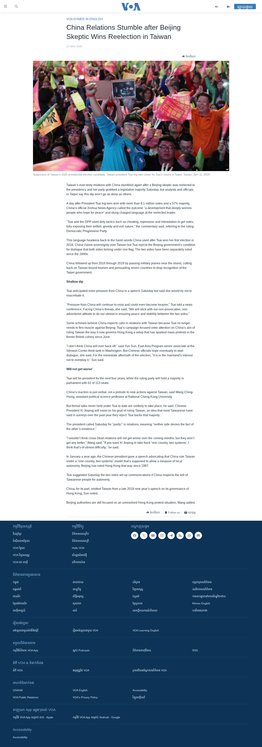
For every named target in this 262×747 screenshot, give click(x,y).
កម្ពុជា (16, 582)
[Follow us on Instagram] (162, 535)
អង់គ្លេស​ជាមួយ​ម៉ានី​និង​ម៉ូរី (25, 630)
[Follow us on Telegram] (171, 535)
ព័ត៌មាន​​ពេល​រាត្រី (80, 540)
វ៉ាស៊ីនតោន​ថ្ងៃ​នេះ (21, 540)
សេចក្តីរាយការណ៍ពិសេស (145, 610)
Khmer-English (201, 603)
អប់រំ (75, 610)
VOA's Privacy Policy (85, 697)
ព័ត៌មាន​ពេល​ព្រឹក (80, 533)
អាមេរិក (16, 596)
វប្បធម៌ (136, 596)
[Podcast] (189, 535)
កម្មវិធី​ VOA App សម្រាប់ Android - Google (96, 717)
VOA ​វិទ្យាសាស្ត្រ (21, 555)
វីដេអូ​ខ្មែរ (17, 533)
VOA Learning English (146, 630)
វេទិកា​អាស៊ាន (78, 562)
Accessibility (140, 690)
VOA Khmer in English (84, 19)
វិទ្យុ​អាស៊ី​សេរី (139, 697)
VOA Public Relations (25, 697)
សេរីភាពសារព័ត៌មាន (202, 589)
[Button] (189, 56)
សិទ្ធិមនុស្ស (78, 596)
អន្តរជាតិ (17, 589)
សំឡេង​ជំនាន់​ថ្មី (79, 555)
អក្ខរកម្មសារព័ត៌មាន (202, 582)
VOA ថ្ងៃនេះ (19, 547)
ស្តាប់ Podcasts (81, 650)
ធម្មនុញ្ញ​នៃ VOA (81, 670)
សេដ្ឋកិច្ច (77, 589)
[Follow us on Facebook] (134, 535)
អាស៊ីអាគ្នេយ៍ (19, 610)
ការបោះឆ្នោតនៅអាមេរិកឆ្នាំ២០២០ (209, 596)
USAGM (18, 690)
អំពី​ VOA (18, 670)
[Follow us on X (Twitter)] (143, 535)
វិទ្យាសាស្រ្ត (138, 589)
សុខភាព (77, 603)
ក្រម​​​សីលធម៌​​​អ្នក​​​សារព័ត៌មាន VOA (150, 670)
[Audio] (217, 7)
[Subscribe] (198, 535)
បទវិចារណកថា (199, 610)
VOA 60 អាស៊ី (20, 562)
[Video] (228, 7)
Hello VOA (78, 547)
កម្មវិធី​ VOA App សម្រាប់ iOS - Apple (33, 717)
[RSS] (180, 535)
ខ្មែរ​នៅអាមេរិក (20, 603)
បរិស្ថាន (136, 582)
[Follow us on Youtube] (153, 535)
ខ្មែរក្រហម (138, 603)
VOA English (80, 690)
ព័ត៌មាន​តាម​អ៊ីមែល (142, 650)
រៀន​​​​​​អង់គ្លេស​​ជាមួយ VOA (85, 630)
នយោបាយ (78, 582)
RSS (195, 650)
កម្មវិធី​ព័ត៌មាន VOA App (25, 650)
